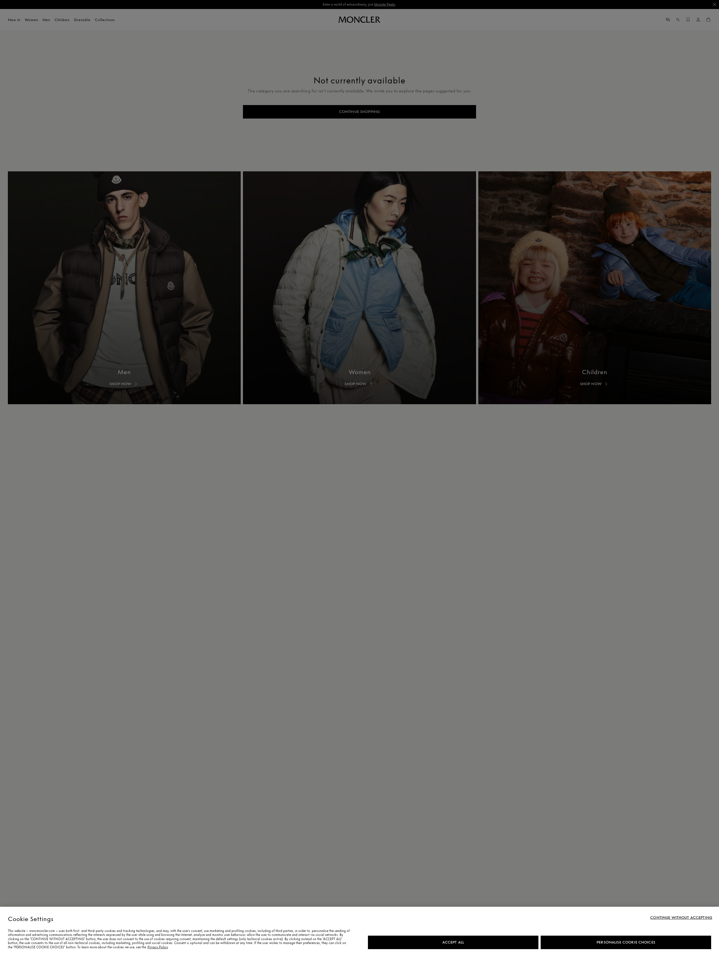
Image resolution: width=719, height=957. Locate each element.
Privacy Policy (157, 947)
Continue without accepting (681, 917)
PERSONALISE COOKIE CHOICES (626, 942)
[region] (359, 932)
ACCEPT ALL (453, 942)
